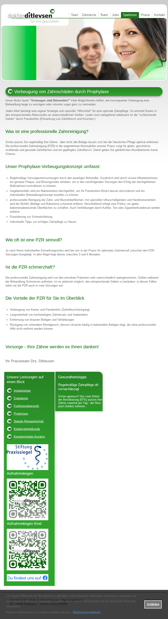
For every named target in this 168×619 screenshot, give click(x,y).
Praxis (145, 15)
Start (74, 15)
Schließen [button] (153, 604)
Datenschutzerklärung (86, 612)
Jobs (115, 15)
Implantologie (22, 390)
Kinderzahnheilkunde (27, 429)
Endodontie (21, 398)
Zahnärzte (89, 15)
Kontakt (159, 15)
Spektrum (130, 15)
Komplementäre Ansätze (29, 436)
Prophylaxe (21, 413)
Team (104, 15)
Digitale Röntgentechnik (29, 421)
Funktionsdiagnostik (26, 406)
